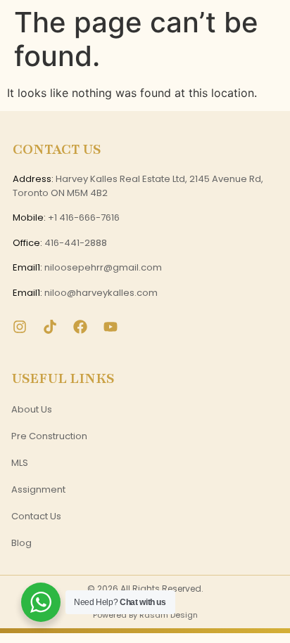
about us (31, 409)
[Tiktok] (50, 327)
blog (21, 543)
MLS (19, 462)
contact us (36, 516)
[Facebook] (80, 327)
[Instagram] (20, 327)
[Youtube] (110, 327)
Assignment (38, 489)
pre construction (49, 436)
